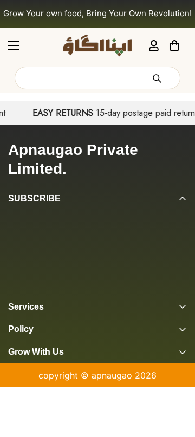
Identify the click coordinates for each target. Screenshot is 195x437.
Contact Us (31, 427)
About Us (27, 372)
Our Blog (26, 409)
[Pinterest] (12, 291)
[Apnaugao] (97, 45)
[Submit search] (156, 78)
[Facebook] (34, 291)
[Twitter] (77, 291)
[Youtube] (99, 291)
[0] (174, 44)
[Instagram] (55, 291)
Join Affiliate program (53, 391)
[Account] (154, 44)
